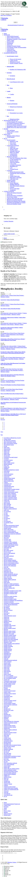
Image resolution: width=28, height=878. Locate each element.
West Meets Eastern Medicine (17, 185)
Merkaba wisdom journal (10, 635)
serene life (6, 711)
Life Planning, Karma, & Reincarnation (16, 47)
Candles (8, 91)
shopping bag (7, 714)
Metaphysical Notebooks (16, 106)
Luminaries (9, 170)
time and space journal (9, 746)
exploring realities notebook (10, 543)
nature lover (7, 667)
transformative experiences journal (12, 756)
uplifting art (6, 775)
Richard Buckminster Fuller (17, 172)
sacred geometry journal (9, 703)
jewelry (5, 595)
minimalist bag (7, 654)
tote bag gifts (7, 750)
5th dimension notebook (10, 440)
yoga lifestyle (7, 793)
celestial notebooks (8, 479)
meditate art (6, 620)
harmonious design (8, 572)
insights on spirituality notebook (11, 585)
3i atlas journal (7, 439)
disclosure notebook (9, 507)
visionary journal (8, 784)
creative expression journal (10, 497)
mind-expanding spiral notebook (12, 643)
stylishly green (7, 738)
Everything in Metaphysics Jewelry (12, 437)
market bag (6, 618)
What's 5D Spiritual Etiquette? (14, 192)
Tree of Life (13, 142)
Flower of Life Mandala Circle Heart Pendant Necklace (13, 384)
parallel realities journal (9, 683)
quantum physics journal (10, 693)
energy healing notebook (10, 531)
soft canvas (6, 720)
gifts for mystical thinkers (10, 564)
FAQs (5, 809)
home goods (7, 582)
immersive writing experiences (11, 583)
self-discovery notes (8, 710)
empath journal (7, 528)
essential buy (7, 535)
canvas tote (6, 472)
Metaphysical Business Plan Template (16, 201)
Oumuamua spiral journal (10, 681)
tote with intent (7, 753)
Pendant (6, 688)
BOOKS (6, 128)
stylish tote (6, 736)
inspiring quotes (8, 586)
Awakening (13, 190)
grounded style (7, 570)
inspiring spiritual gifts (9, 588)
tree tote (6, 761)
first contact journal (8, 550)
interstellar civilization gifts (10, 593)
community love (8, 483)
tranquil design (7, 754)
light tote (6, 611)
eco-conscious (7, 521)
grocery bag (7, 568)
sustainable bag (7, 739)
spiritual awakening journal (10, 722)
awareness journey (8, 460)
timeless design (7, 747)
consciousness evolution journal (11, 489)
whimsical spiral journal (9, 786)
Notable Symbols (11, 180)
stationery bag (7, 734)
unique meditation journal (10, 770)
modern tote (7, 657)
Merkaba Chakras (12, 862)
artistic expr (6, 451)
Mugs (8, 85)
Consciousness (10, 48)
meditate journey (8, 621)
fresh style (6, 557)
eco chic (6, 514)
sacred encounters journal (10, 700)
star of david (7, 731)
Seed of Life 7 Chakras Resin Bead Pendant (10, 299)
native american (7, 661)
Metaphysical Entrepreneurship (14, 199)
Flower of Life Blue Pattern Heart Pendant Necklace (12, 393)
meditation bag (7, 624)
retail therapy (7, 697)
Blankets (9, 97)
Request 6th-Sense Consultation (14, 195)
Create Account (11, 233)
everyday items (7, 540)
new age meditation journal (10, 677)
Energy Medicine (11, 181)
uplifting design (7, 777)
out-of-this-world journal (10, 682)
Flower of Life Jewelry (15, 59)
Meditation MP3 (10, 66)
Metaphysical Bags (14, 119)
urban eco (6, 778)
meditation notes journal (9, 625)
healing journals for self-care (11, 574)
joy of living (7, 606)
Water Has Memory (15, 162)
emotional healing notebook (10, 526)
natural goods (7, 663)
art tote (5, 446)
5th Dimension (13, 155)
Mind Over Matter (14, 152)
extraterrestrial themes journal (11, 544)
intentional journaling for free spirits (12, 590)
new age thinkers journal (10, 678)
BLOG (5, 138)
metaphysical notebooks (9, 638)
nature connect (7, 664)
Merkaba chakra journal (9, 631)
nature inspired (7, 665)
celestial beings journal (9, 478)
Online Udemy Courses (12, 131)
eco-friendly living (8, 522)
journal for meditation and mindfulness (13, 600)
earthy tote (6, 510)
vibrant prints (7, 782)
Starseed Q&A (10, 41)
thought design (7, 742)
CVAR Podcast (10, 137)
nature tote (6, 672)
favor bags (6, 549)
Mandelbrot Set (14, 166)
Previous (3, 419)
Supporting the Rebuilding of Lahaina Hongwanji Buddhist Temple (16, 203)
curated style (7, 501)
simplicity (6, 718)
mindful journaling (8, 646)
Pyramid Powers (14, 169)
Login (5, 233)
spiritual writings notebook (10, 729)
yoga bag (6, 792)
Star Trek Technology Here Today (18, 158)
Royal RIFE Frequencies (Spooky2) (16, 123)
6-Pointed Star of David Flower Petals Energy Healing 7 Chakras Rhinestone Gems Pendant (13, 339)
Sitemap (6, 812)
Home (5, 33)
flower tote (6, 554)
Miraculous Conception (15, 177)
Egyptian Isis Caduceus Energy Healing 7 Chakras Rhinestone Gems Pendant (12, 328)
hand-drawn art (7, 571)
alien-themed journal (9, 444)
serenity (6, 713)
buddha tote (6, 467)
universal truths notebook (10, 772)
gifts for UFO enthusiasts (10, 565)
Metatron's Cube (14, 141)
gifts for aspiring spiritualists (11, 561)
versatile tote (7, 781)
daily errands (7, 503)
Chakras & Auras (11, 50)
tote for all (6, 752)
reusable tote (7, 699)
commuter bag (7, 485)
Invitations (9, 72)
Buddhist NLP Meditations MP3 (18, 69)
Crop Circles (13, 163)
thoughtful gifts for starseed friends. (12, 745)
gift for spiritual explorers (10, 560)
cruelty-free (6, 500)
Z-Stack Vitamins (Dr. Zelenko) (14, 122)
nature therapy (7, 671)
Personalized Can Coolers (16, 113)
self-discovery (7, 709)
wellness (6, 785)
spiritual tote (7, 728)
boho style (6, 465)
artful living (6, 447)
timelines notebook (8, 749)
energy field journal (8, 529)
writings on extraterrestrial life (11, 789)
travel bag (6, 759)
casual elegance (7, 475)
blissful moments (8, 464)
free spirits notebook (9, 556)
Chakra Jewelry (14, 60)
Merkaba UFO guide (9, 633)
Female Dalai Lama (15, 176)
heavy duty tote (7, 576)
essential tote (7, 536)
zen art (5, 796)
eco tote (6, 519)
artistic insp (6, 453)
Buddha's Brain (14, 149)
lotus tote (6, 614)
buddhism (6, 468)
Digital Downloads (11, 78)
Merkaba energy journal (9, 632)
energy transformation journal (11, 532)
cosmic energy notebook (10, 493)
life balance (6, 607)
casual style (6, 476)
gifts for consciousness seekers (11, 563)
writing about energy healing (11, 788)
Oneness (12, 187)
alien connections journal (10, 442)
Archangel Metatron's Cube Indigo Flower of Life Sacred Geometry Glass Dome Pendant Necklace (13, 414)
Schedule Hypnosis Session (13, 46)
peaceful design (7, 685)
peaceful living (7, 686)
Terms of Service (8, 813)
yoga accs (6, 791)
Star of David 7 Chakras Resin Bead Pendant (10, 308)
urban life (6, 779)
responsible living (8, 696)
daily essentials (7, 504)
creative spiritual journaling (10, 499)
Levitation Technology (15, 165)
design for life (7, 506)
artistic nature (7, 454)
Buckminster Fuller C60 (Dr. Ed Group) (17, 126)
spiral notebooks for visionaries (11, 721)
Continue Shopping (8, 221)
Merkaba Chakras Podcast (13, 135)
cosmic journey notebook (10, 496)
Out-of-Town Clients (12, 51)
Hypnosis (6, 806)
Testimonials (10, 43)
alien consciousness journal (10, 443)
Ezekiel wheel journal (9, 546)
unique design (7, 765)
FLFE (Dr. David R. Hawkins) (14, 124)
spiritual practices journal (10, 727)
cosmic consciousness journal (11, 492)
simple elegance (8, 715)
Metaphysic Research (12, 156)
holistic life (6, 581)
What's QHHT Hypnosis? (13, 37)
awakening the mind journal (10, 457)
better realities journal (9, 462)
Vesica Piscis (13, 144)
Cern (11, 167)
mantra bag (6, 617)
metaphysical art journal (9, 636)
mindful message (8, 649)
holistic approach (8, 578)
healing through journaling (10, 575)
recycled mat (7, 695)
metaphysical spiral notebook (11, 639)
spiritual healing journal (9, 725)
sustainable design (8, 740)
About (5, 808)
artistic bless (7, 450)
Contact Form (7, 805)
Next (2, 431)
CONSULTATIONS (9, 191)
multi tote (6, 658)
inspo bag (6, 589)
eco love (6, 517)
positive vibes (7, 692)
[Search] (19, 235)
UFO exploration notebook (10, 763)
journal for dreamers (9, 597)
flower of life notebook (9, 553)
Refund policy (7, 815)
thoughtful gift (7, 743)
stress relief (6, 735)
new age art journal (8, 675)
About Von (9, 44)
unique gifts (6, 767)
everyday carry (7, 539)
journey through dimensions (10, 604)
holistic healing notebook (10, 579)
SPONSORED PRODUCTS (11, 120)
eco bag (6, 513)
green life (6, 567)
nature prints (7, 670)
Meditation (6, 622)
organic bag (6, 679)
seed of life (6, 706)
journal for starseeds (9, 601)
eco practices (7, 518)
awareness (6, 458)
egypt (5, 524)
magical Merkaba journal (10, 615)
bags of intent (7, 461)
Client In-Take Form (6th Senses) (15, 198)
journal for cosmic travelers (10, 596)
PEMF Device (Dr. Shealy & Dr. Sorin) (16, 127)
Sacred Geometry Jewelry (12, 56)
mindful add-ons (8, 645)
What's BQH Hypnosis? (13, 36)
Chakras (6, 482)
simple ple (6, 717)
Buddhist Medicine (14, 184)
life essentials (7, 608)
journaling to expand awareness (11, 603)
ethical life (6, 538)
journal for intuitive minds (10, 599)
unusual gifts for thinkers (10, 774)
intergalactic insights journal (10, 592)
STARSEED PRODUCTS (10, 53)
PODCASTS (7, 134)
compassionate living (9, 486)
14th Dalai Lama (14, 179)
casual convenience (8, 474)
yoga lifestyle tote (8, 795)
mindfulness (7, 652)
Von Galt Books (11, 130)
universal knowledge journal (11, 771)
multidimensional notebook (10, 660)
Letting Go (12, 147)
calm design (7, 471)
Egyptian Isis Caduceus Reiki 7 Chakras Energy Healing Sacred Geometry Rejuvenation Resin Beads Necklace (13, 352)
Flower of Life (7, 551)
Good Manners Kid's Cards (16, 82)
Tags (2, 434)
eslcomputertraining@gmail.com (16, 25)
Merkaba (6, 629)
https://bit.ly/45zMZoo (6, 15)
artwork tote (7, 456)
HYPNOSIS (7, 35)
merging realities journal (10, 628)
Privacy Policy (7, 811)
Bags (8, 116)
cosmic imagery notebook (10, 494)
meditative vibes (8, 626)
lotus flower (7, 613)
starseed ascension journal (10, 732)
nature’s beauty (7, 674)
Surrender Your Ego (15, 151)
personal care (7, 689)
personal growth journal (9, 690)
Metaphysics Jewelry (15, 62)
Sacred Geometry (11, 140)
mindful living (7, 647)
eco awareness (7, 511)
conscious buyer (8, 487)
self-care (6, 707)
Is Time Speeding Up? (15, 159)
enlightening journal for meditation (12, 533)
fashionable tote (7, 547)
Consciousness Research (13, 145)
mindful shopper (8, 650)
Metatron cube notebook (10, 640)
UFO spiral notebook (9, 764)
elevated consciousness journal (11, 525)
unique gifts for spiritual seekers (11, 768)
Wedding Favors (10, 110)
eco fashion (6, 515)
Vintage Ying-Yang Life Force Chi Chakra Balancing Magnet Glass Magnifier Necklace (12, 375)
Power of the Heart (14, 188)
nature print (6, 668)
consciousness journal (9, 490)
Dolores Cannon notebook (10, 508)
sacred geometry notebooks (10, 704)
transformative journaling (10, 757)
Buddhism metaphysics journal (11, 469)
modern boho (7, 656)
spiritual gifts (7, 724)
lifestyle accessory (8, 610)
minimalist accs (7, 653)
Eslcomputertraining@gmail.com (12, 804)
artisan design (7, 449)
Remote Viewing (14, 160)
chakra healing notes (9, 481)
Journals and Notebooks (12, 103)
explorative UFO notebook (10, 542)
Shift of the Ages (14, 148)
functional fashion (8, 558)
